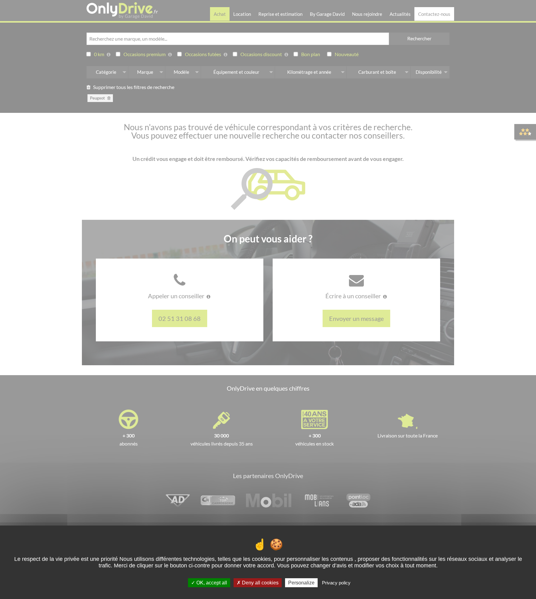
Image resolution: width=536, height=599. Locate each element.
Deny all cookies (260, 582)
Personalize (301, 582)
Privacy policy (336, 582)
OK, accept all (211, 582)
